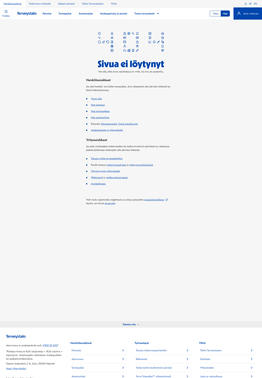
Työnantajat (142, 343)
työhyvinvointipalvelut (141, 164)
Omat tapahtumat (128, 123)
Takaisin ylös (129, 324)
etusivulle (110, 203)
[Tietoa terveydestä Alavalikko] (158, 13)
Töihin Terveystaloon (93, 3)
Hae (225, 13)
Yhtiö (114, 3)
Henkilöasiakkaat (13, 3)
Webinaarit (97, 177)
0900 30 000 (50, 345)
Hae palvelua (98, 104)
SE (250, 3)
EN (255, 3)
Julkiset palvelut (66, 3)
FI (246, 3)
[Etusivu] (27, 14)
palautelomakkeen (156, 199)
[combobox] (220, 13)
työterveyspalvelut (116, 164)
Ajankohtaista (98, 183)
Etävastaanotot (109, 123)
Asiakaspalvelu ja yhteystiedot (107, 130)
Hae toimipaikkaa (100, 111)
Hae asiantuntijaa (100, 117)
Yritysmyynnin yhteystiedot (105, 171)
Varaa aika (96, 98)
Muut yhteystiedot (16, 368)
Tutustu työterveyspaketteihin (107, 158)
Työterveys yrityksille (40, 3)
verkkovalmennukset (117, 177)
